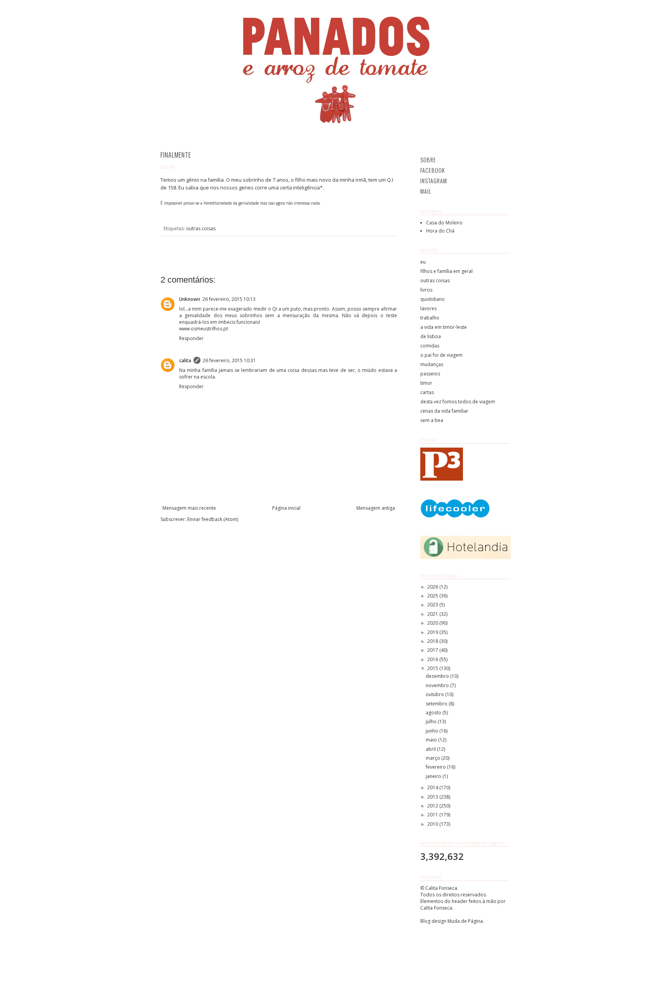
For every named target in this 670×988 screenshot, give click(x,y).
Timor (426, 383)
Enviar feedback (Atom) (212, 519)
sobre (428, 160)
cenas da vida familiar (444, 411)
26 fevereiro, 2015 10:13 (229, 299)
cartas (427, 392)
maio (432, 739)
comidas (429, 345)
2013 (433, 797)
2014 (433, 787)
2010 (433, 824)
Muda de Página (465, 921)
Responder (191, 338)
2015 (433, 668)
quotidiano (432, 299)
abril (431, 749)
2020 (433, 623)
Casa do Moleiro (444, 222)
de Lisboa (430, 336)
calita (185, 360)
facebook (432, 170)
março (433, 758)
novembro (438, 685)
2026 (433, 586)
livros (426, 290)
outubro (435, 694)
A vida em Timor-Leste (443, 327)
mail (425, 191)
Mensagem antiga (375, 508)
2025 (433, 595)
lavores (428, 308)
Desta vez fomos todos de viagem (457, 401)
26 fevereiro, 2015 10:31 (229, 360)
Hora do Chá (440, 230)
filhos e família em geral (446, 271)
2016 (433, 659)
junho (432, 731)
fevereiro (436, 767)
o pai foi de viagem (441, 355)
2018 (433, 641)
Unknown (189, 299)
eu (423, 262)
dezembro (438, 676)
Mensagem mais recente (189, 508)
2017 (433, 650)
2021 (433, 614)
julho (432, 721)
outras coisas (201, 228)
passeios (430, 373)
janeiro (434, 776)
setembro (437, 703)
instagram (433, 181)
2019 (433, 632)
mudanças (431, 364)
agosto (434, 712)
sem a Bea (431, 420)
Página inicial (286, 508)
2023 (433, 604)
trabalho (429, 317)
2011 (433, 814)
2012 (433, 805)
